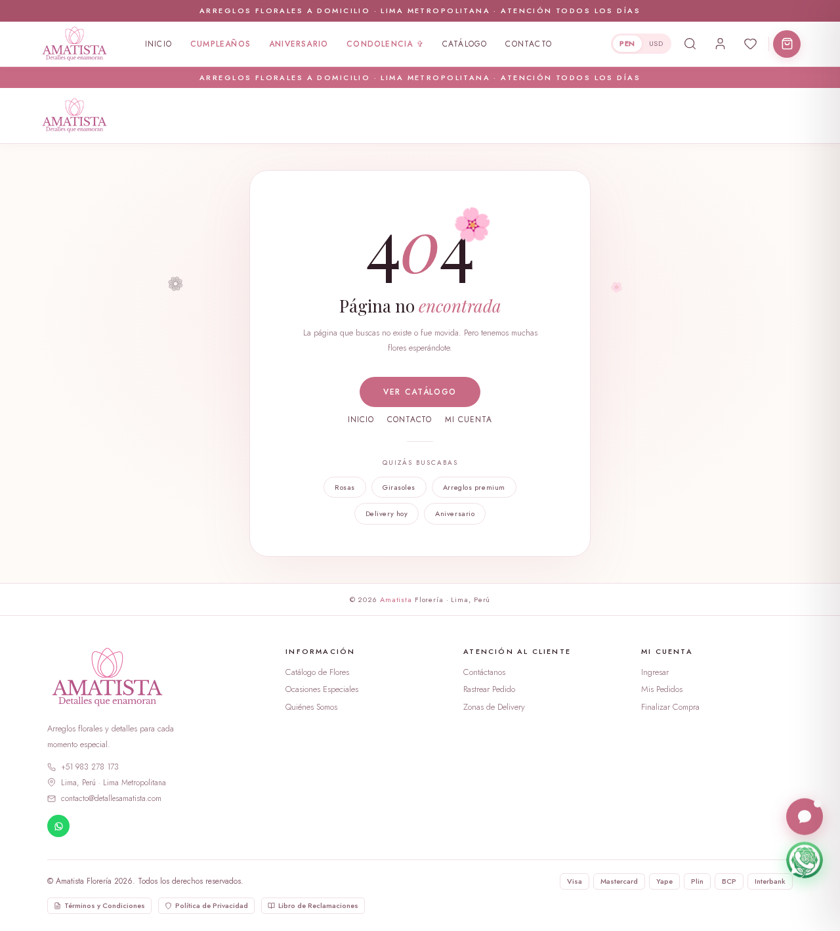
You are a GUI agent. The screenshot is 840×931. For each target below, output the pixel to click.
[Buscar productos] (689, 44)
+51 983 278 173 (90, 767)
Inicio (158, 44)
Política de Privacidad (211, 905)
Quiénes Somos (311, 707)
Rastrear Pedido (489, 689)
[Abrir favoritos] (750, 44)
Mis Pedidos (661, 689)
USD (656, 43)
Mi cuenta (468, 419)
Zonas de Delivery (494, 707)
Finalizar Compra (670, 707)
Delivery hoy (387, 513)
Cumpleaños (220, 44)
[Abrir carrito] (787, 44)
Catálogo (465, 44)
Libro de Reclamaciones (318, 905)
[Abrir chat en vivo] (804, 816)
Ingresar (655, 672)
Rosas (345, 487)
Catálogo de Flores (317, 672)
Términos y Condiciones (104, 905)
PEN (627, 43)
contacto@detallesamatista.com (111, 798)
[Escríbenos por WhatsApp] (804, 859)
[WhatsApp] (58, 826)
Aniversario (298, 44)
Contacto (528, 44)
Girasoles (399, 487)
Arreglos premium (474, 487)
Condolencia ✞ (385, 44)
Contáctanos (484, 672)
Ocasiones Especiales (321, 689)
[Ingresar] (719, 44)
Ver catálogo (420, 392)
